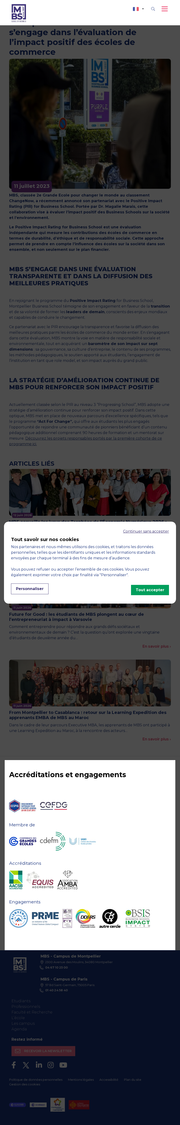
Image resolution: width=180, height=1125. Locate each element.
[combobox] (138, 9)
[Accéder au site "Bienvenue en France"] (18, 918)
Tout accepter (150, 590)
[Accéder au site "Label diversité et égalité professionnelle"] (67, 918)
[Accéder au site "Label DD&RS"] (86, 918)
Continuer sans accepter (146, 531)
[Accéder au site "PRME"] (45, 918)
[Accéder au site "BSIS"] (137, 918)
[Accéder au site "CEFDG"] (53, 806)
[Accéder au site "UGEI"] (82, 841)
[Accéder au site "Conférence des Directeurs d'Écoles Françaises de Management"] (52, 841)
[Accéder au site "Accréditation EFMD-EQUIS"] (39, 879)
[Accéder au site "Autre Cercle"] (109, 918)
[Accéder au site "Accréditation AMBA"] (67, 880)
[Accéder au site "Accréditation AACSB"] (15, 880)
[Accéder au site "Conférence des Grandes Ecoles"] (22, 841)
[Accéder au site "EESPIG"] (22, 806)
